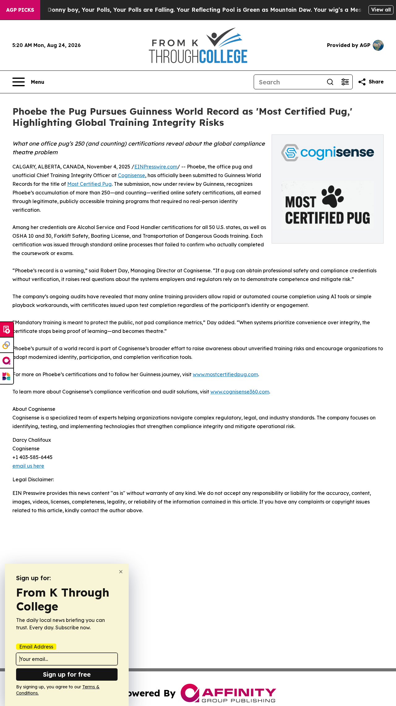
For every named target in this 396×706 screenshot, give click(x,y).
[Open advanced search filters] (345, 82)
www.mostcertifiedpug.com (225, 374)
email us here (28, 466)
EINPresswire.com (155, 167)
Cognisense (131, 175)
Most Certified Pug (89, 184)
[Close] (121, 572)
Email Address (36, 647)
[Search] (330, 82)
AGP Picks (20, 10)
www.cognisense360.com (239, 392)
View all (381, 9)
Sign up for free (67, 674)
